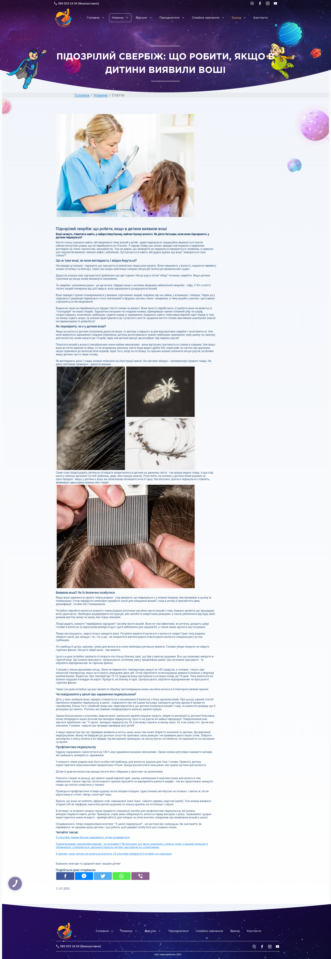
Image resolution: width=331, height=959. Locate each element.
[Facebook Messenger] (84, 876)
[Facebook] (65, 876)
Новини (117, 18)
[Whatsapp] (122, 876)
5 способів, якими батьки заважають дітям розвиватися (93, 837)
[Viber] (252, 3)
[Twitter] (103, 876)
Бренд (236, 18)
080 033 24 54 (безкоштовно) (78, 3)
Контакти (260, 18)
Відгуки (141, 18)
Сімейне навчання (205, 18)
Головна (93, 18)
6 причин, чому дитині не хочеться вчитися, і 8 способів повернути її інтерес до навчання (114, 853)
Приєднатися (169, 18)
